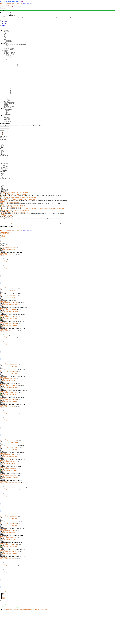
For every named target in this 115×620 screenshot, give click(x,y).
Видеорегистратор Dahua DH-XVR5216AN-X (7, 585)
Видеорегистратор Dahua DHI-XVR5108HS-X (8, 406)
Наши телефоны (7, 118)
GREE (5, 33)
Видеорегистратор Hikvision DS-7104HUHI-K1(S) (8, 371)
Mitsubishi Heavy (9, 40)
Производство (10, 223)
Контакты (3, 115)
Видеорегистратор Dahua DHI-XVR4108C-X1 (8, 288)
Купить (1, 253)
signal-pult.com (21, 6)
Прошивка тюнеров (7, 60)
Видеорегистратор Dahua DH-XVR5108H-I (7, 461)
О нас (5, 116)
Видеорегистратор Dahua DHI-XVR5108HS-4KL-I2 (8, 537)
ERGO (5, 34)
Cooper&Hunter (6, 31)
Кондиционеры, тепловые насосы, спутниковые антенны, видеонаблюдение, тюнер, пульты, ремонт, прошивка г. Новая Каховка (24, 609)
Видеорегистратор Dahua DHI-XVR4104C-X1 (8, 254)
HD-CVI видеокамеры (9, 74)
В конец (3, 598)
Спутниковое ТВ (5, 50)
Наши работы (4, 604)
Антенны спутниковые (10, 56)
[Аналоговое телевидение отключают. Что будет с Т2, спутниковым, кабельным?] (14, 210)
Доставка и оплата (5, 602)
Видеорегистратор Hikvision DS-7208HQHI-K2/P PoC (9, 551)
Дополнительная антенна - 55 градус (12, 65)
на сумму (7, 15)
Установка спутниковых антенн (9, 52)
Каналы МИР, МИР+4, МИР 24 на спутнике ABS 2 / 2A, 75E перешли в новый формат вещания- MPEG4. (18, 199)
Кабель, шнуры (6, 59)
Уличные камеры (9, 72)
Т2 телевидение (5, 101)
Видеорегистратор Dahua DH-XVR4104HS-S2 (8, 247)
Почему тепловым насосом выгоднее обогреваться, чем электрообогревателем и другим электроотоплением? (44, 208)
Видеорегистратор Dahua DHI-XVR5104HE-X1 (8, 337)
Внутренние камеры (9, 73)
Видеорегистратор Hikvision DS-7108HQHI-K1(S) (8, 323)
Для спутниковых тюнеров (8, 109)
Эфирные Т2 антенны (7, 107)
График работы (6, 120)
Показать (2, 191)
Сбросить (5, 191)
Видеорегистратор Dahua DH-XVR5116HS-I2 (8, 572)
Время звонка (2, 128)
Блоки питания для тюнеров (9, 103)
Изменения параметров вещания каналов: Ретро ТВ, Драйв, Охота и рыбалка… (14, 194)
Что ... (65, 208)
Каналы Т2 (6, 105)
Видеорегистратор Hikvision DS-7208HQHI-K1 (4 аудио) (9, 385)
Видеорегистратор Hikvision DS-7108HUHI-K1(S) (8, 523)
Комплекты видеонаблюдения (9, 78)
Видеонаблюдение (5, 71)
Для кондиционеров (7, 114)
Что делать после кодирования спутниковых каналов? (9, 202)
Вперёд (3, 597)
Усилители (6, 104)
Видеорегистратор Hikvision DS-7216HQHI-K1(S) (8, 544)
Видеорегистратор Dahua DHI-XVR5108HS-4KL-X (8, 475)
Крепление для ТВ (5, 70)
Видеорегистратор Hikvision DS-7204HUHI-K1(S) (8, 364)
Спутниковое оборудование (9, 53)
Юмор (3, 605)
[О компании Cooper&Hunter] (5, 220)
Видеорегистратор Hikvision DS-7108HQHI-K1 (8, 316)
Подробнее (5, 253)
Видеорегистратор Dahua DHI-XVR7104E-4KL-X (8, 468)
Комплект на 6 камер (9, 83)
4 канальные (8, 98)
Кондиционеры (5, 30)
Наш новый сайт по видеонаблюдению (11, 3)
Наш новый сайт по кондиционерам (10, 1)
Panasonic (7, 112)
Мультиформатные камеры (10, 77)
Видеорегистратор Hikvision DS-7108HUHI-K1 (8, 516)
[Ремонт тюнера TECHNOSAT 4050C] (6, 215)
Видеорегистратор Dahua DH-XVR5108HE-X (7, 489)
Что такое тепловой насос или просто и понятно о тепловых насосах (12, 207)
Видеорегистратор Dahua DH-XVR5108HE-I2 (8, 496)
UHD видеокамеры (9, 95)
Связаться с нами (7, 119)
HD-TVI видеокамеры (9, 75)
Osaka (5, 42)
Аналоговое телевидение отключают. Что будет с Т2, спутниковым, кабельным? (14, 212)
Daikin (5, 37)
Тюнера (5, 51)
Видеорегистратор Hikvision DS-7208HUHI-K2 (8, 578)
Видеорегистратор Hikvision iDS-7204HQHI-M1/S (8, 309)
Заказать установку (7, 121)
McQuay (5, 36)
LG (6, 113)
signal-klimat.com (26, 1)
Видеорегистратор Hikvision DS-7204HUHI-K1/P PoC (9, 426)
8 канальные (8, 99)
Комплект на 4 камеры (10, 81)
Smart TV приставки (7, 69)
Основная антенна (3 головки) (11, 63)
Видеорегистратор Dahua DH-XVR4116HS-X (7, 413)
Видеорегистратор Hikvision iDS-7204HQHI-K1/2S (8, 392)
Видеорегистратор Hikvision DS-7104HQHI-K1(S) (8, 268)
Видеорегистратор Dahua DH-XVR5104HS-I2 (8, 295)
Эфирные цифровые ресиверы (9, 102)
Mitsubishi (5, 39)
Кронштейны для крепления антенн (12, 57)
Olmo (5, 35)
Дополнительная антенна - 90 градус (12, 66)
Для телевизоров (7, 110)
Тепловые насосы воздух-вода (9, 48)
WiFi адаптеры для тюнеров (9, 58)
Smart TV (3, 68)
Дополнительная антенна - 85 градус (12, 67)
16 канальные (8, 100)
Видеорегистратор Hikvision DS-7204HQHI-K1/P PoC (9, 357)
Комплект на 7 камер (9, 84)
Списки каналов (7, 62)
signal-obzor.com (27, 230)
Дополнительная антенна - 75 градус (12, 64)
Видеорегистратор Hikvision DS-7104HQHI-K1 (8, 261)
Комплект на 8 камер (9, 85)
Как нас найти (6, 117)
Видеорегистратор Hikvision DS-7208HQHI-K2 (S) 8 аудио (10, 482)
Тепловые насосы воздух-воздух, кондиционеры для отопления (15, 44)
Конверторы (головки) (10, 54)
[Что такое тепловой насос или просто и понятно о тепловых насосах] (12, 205)
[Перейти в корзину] (14, 15)
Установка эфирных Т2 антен (9, 106)
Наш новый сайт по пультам (8, 6)
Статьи (3, 606)
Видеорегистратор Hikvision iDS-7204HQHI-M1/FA (9, 330)
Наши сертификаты (5, 603)
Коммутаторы (8, 55)
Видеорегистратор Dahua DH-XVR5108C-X (7, 378)
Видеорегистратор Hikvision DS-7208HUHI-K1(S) (8, 565)
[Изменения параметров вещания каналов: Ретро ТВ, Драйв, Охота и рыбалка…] (14, 192)
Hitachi (5, 38)
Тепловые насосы (5, 43)
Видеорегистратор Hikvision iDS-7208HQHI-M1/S (8, 440)
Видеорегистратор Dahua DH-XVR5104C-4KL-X (8, 344)
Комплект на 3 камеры (10, 80)
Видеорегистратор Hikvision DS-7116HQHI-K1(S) (8, 454)
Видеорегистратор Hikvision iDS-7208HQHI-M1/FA (9, 447)
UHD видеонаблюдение (8, 94)
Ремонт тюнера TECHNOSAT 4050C (6, 217)
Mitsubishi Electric (9, 41)
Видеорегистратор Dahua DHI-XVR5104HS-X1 (8, 281)
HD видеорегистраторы (10, 97)
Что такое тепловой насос (8, 49)
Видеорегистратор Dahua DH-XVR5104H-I (7, 350)
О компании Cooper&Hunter (5, 222)
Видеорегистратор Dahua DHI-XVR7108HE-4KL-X (8, 502)
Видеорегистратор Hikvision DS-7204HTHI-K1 (8, 530)
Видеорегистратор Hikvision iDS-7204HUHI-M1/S (8, 420)
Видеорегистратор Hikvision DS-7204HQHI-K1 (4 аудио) (9, 302)
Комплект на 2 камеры (10, 79)
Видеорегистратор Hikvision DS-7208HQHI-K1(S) (8, 399)
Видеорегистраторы (7, 96)
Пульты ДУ (4, 108)
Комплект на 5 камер (9, 82)
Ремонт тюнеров (7, 61)
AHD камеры (8, 76)
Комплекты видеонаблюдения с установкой (11, 86)
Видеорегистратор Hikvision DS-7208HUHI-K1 (8, 558)
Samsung (7, 111)
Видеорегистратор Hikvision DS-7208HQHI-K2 (8, 433)
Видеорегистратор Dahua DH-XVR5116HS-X (7, 509)
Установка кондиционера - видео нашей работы (10, 607)
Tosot (5, 32)
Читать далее (2, 196)
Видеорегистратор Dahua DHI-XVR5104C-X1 (8, 274)
